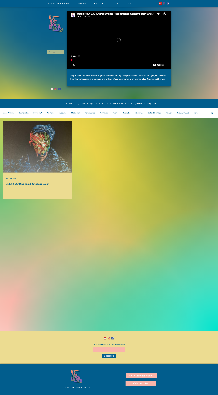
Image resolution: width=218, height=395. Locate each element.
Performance (90, 113)
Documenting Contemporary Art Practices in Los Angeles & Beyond (109, 103)
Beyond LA (37, 113)
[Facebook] (168, 3)
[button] (212, 113)
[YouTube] (160, 3)
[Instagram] (164, 3)
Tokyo (115, 113)
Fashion (169, 113)
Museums (62, 113)
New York (104, 113)
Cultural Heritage (154, 113)
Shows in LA (23, 113)
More (196, 113)
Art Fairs (50, 113)
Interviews (139, 113)
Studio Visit (75, 113)
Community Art (183, 113)
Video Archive (8, 113)
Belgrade (126, 113)
